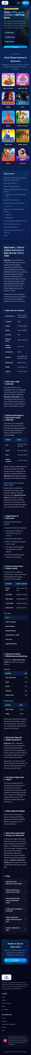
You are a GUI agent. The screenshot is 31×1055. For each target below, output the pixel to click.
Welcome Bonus (6, 1003)
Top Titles (8, 206)
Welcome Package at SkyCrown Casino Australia (15, 190)
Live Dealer (5, 1009)
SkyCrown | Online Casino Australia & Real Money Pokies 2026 (15, 179)
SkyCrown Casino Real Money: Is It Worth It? (14, 231)
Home (3, 1018)
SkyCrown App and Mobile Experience (15, 221)
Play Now (15, 47)
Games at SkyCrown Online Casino (14, 203)
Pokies (3, 1006)
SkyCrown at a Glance (10, 183)
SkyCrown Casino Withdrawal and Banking (14, 210)
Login (18, 3)
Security (4, 1027)
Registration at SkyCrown (11, 200)
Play (8, 83)
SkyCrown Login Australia (11, 186)
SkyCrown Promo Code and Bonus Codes (15, 196)
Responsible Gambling (10, 227)
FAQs (5, 235)
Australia (4, 1021)
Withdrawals (9, 218)
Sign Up (26, 3)
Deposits (8, 214)
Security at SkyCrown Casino (12, 224)
